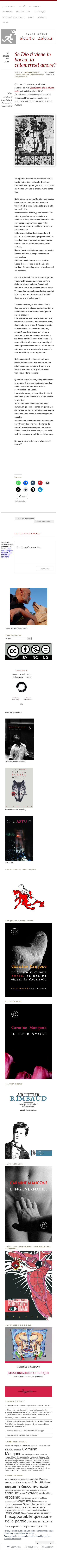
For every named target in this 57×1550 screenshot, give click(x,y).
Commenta (45, 568)
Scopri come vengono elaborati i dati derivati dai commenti (7, 553)
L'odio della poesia (35, 1522)
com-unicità (37, 1486)
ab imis (7, 1446)
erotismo (12, 1497)
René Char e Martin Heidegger (33, 1431)
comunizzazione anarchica (14, 1490)
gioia (8, 1504)
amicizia (9, 1479)
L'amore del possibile (42, 1513)
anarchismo (26, 1479)
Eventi (31, 17)
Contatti (42, 17)
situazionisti (10, 1468)
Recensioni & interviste (13, 17)
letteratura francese (33, 1461)
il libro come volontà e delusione (30, 1507)
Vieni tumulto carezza (24, 1470)
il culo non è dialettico (37, 1457)
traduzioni (42, 1468)
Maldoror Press (24, 1463)
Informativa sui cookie (12, 1539)
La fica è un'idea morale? (40, 1459)
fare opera (38, 1498)
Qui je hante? (9, 6)
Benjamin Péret (16, 1486)
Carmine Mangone (30, 72)
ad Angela (15, 1446)
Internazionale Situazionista (37, 1510)
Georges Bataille (25, 1501)
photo (33, 1463)
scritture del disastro (39, 1464)
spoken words (21, 1468)
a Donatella (25, 1445)
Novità (22, 6)
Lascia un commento (50, 73)
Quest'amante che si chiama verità (17, 1464)
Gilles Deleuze (41, 1501)
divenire (31, 1493)
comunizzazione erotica (35, 1490)
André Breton (39, 1479)
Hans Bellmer (9, 1507)
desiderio (22, 1493)
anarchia (17, 1450)
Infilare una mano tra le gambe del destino (27, 1458)
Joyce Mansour (27, 1513)
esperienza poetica (27, 1498)
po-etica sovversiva (43, 1463)
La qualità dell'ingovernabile (14, 1461)
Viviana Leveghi (38, 1470)
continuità (12, 1493)
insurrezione (21, 1510)
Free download (23, 12)
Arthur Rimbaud (41, 1482)
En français (40, 12)
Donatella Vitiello (44, 1493)
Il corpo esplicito (23, 1457)
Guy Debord (16, 1505)
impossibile (10, 1510)
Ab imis (5, 22)
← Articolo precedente (25, 519)
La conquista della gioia (30, 1526)
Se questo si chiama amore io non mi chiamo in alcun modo (27, 1465)
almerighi (10, 1405)
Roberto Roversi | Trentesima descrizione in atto (33, 1405)
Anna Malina (10, 1483)
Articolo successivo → (44, 522)
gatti (13, 1501)
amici (41, 1446)
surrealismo (32, 1468)
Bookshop (7, 12)
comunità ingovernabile (30, 1454)
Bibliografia (34, 6)
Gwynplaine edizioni (37, 1504)
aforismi (34, 1445)
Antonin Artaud (23, 1482)
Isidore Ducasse (13, 1512)
